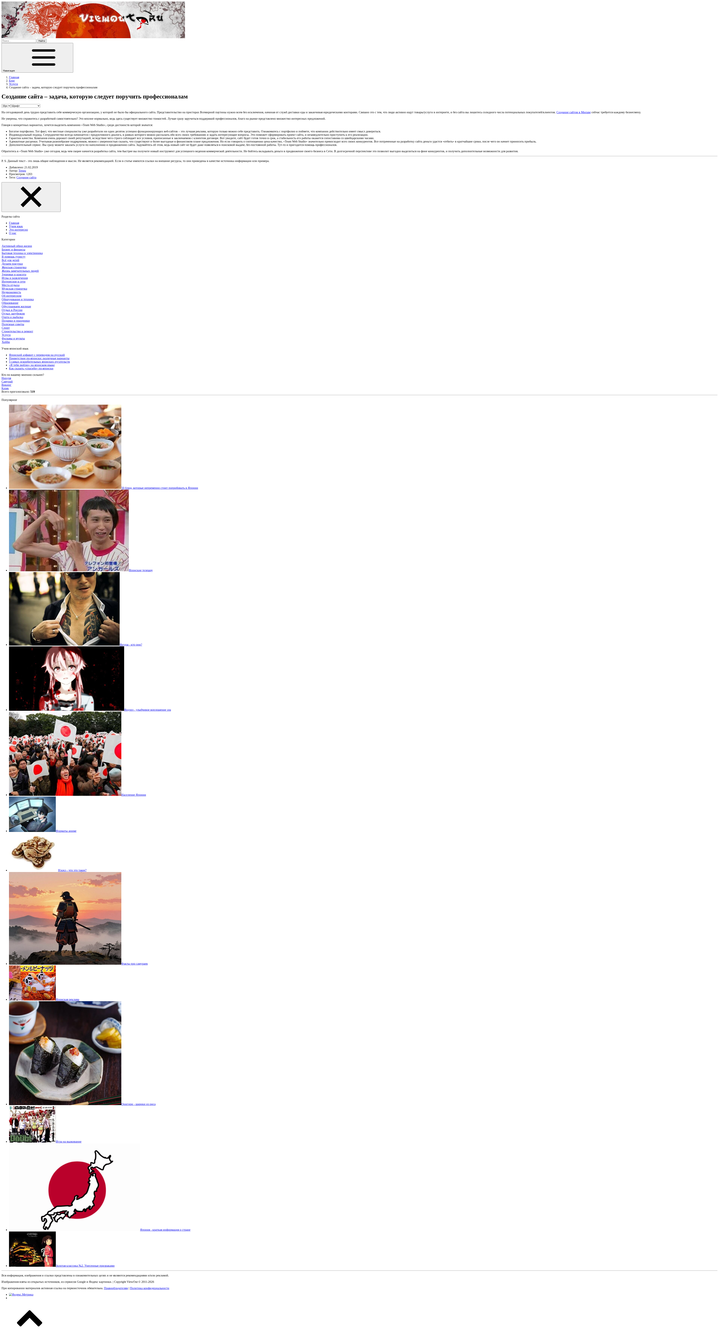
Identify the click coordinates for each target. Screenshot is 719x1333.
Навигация (9, 70)
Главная (14, 223)
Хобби (6, 342)
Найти (41, 41)
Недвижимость (11, 292)
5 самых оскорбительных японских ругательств (39, 361)
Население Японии (133, 794)
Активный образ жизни (17, 246)
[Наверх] (29, 1329)
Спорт (6, 327)
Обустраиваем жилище (16, 306)
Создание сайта (26, 177)
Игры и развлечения (15, 278)
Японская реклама (67, 999)
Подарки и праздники (16, 320)
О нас (12, 233)
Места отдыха (10, 285)
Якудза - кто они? (131, 644)
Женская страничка (14, 267)
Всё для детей (10, 260)
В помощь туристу (13, 256)
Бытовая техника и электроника (22, 253)
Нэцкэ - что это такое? (72, 870)
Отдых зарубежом (13, 313)
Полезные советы (13, 324)
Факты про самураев (134, 963)
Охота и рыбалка (12, 317)
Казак (5, 388)
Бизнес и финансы (13, 249)
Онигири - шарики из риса (138, 1104)
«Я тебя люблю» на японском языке (32, 365)
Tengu (22, 170)
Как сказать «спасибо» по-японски (31, 368)
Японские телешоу (141, 570)
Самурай (7, 381)
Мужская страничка (14, 288)
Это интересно (18, 229)
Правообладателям (116, 1288)
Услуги (6, 334)
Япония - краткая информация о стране (165, 1229)
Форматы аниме (66, 830)
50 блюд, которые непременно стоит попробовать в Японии (159, 487)
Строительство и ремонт (17, 331)
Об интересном (11, 295)
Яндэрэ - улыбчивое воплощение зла (147, 709)
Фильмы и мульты (13, 338)
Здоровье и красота (14, 274)
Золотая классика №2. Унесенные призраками (85, 1265)
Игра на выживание (68, 1141)
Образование (10, 302)
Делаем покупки (12, 263)
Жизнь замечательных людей (20, 270)
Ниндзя (6, 378)
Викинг (6, 384)
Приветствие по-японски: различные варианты (39, 358)
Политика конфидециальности (149, 1288)
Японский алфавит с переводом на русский (37, 355)
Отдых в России (12, 310)
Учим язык (16, 226)
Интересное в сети (13, 281)
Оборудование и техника (18, 299)
